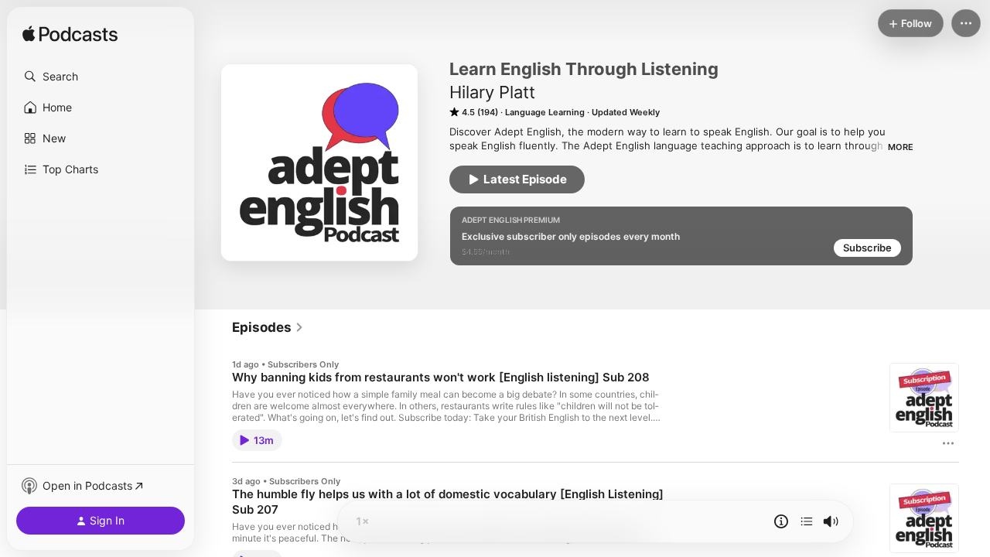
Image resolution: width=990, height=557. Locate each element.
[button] (100, 76)
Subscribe (867, 247)
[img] (70, 35)
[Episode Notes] (781, 521)
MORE (900, 147)
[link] (268, 327)
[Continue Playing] (806, 521)
